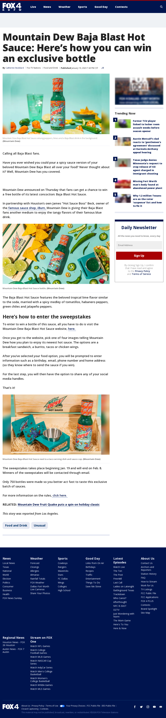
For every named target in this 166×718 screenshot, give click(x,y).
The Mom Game (122, 620)
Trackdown (119, 594)
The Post (118, 574)
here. (72, 329)
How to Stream (149, 581)
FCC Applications (149, 597)
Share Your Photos (40, 593)
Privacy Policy (142, 271)
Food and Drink (51, 67)
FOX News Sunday (12, 598)
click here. (60, 495)
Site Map (145, 612)
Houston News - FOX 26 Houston (14, 644)
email (160, 706)
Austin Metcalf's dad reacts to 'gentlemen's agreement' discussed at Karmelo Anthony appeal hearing (147, 145)
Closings (34, 566)
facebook (134, 706)
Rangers (62, 566)
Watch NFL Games (40, 646)
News (7, 558)
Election (7, 578)
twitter (141, 706)
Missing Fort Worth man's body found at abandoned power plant (147, 185)
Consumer (8, 586)
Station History (148, 573)
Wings (61, 582)
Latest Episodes (119, 560)
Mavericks (63, 570)
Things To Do (93, 582)
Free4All (117, 578)
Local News (9, 563)
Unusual (39, 525)
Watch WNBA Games (41, 685)
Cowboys (63, 563)
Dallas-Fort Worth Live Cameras (39, 588)
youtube (154, 706)
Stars (60, 574)
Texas (6, 566)
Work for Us (147, 585)
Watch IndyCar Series (41, 667)
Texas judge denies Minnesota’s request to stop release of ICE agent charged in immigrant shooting (147, 166)
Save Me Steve (93, 586)
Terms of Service (141, 273)
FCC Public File (148, 593)
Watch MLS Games (40, 688)
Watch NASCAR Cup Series (40, 662)
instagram (147, 706)
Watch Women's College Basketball (40, 680)
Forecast (35, 563)
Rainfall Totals (37, 578)
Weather (36, 558)
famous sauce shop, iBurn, (27, 208)
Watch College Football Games (38, 651)
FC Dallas (63, 578)
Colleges (62, 586)
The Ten (117, 570)
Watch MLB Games (40, 656)
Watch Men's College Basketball (41, 673)
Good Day (93, 558)
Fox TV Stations (34, 67)
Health (6, 594)
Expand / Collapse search (161, 7)
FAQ (143, 577)
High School (64, 590)
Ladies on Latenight (123, 586)
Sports (62, 558)
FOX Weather (37, 582)
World (6, 574)
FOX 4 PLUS (147, 601)
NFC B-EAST (119, 605)
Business (7, 590)
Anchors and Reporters (147, 568)
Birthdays (90, 566)
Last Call (117, 582)
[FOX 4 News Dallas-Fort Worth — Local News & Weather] (13, 7)
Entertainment (93, 578)
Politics (6, 582)
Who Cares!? (119, 598)
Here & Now (119, 628)
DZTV (116, 609)
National (7, 570)
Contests (145, 604)
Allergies (34, 570)
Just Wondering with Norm (123, 615)
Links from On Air (95, 563)
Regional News (13, 638)
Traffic (89, 574)
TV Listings (146, 589)
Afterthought (120, 602)
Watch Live (119, 566)
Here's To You (120, 624)
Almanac (34, 574)
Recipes (90, 570)
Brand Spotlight (149, 608)
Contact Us (147, 563)
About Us (147, 558)
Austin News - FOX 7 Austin (13, 650)
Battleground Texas (123, 590)
